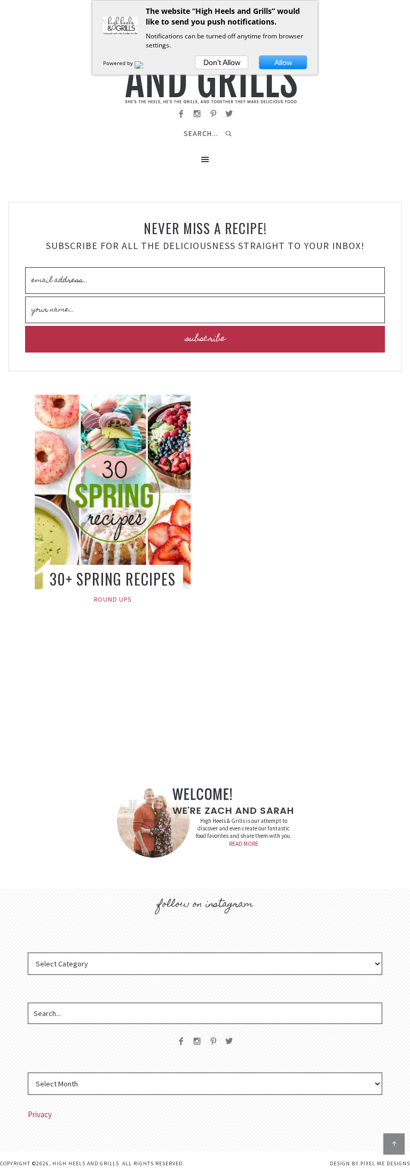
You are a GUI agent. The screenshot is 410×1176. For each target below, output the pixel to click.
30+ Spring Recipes (113, 579)
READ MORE (243, 843)
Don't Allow (221, 62)
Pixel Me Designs (385, 1163)
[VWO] (145, 63)
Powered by (119, 63)
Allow (283, 62)
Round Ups (112, 599)
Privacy (40, 1114)
